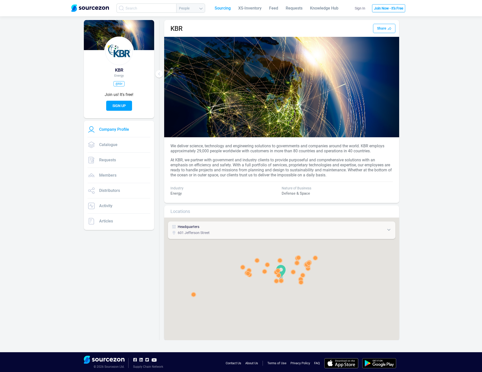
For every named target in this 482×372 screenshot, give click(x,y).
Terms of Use (276, 363)
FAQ (317, 363)
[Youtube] (154, 359)
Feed (273, 8)
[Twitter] (147, 360)
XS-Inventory (250, 8)
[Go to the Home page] (90, 8)
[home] (104, 360)
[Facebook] (135, 360)
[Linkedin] (141, 360)
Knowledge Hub (324, 8)
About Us (251, 363)
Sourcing (223, 8)
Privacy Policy (300, 363)
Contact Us (233, 363)
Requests (294, 8)
